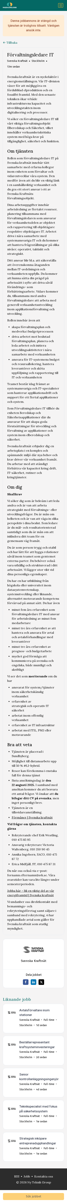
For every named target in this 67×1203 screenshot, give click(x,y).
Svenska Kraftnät (17, 61)
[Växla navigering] (60, 5)
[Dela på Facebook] (25, 982)
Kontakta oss (43, 1176)
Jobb (27, 1176)
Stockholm (38, 61)
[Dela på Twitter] (41, 982)
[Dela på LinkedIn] (33, 982)
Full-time (49, 1019)
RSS (16, 1176)
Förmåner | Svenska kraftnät (32, 817)
